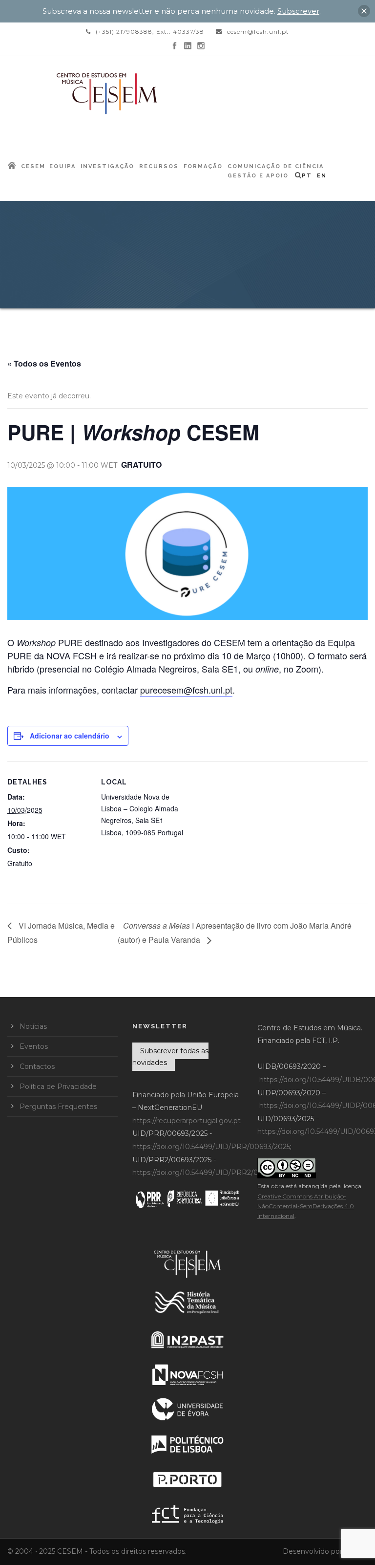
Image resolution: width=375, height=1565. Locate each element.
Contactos (37, 1066)
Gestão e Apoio (258, 176)
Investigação (107, 166)
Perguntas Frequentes (58, 1106)
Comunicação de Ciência (276, 166)
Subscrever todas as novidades (170, 1056)
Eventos (34, 1046)
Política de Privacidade (58, 1086)
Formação (203, 166)
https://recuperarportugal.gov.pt (186, 1120)
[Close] (364, 11)
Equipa (62, 166)
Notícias (33, 1026)
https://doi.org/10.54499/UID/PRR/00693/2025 (211, 1146)
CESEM (33, 166)
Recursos (159, 166)
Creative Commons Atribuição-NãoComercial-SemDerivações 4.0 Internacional (305, 1206)
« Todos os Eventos (44, 363)
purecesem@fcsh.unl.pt (186, 689)
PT (307, 176)
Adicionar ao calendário (69, 735)
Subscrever (298, 11)
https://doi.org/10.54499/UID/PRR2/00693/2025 (213, 1172)
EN (322, 176)
